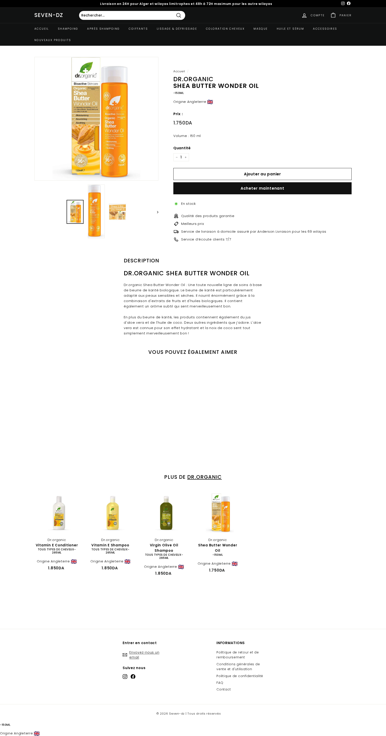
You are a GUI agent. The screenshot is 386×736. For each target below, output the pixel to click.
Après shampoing (103, 29)
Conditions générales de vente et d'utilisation (238, 666)
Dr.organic (204, 477)
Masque (261, 29)
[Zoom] (96, 118)
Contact (223, 689)
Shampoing (68, 29)
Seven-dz (48, 15)
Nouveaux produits (52, 40)
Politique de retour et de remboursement (237, 654)
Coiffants (138, 29)
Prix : (178, 113)
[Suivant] (155, 212)
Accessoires (325, 29)
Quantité (182, 148)
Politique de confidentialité (239, 676)
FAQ (219, 682)
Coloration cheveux (225, 29)
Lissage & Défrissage (177, 29)
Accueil (41, 29)
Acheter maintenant (262, 188)
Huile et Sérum (290, 29)
